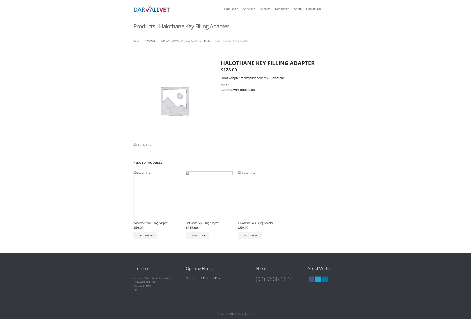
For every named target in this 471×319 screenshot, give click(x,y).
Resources (282, 8)
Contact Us (313, 8)
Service (248, 8)
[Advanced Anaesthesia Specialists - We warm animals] (151, 9)
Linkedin (325, 279)
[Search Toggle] (330, 9)
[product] (157, 194)
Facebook (311, 279)
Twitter (318, 279)
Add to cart (146, 235)
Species (265, 8)
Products (230, 8)
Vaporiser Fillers (244, 90)
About (298, 8)
